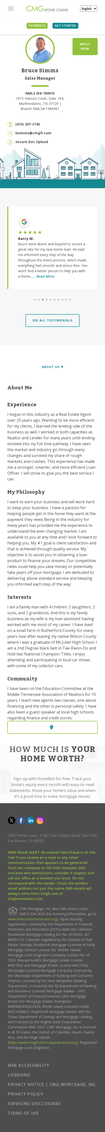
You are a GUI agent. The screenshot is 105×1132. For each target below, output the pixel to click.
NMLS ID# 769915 (40, 93)
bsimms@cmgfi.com (33, 133)
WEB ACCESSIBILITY (29, 1065)
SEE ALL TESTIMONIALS (52, 320)
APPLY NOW (85, 46)
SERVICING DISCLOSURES (34, 1103)
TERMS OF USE (23, 1113)
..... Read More (42, 276)
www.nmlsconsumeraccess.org (32, 919)
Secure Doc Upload (31, 141)
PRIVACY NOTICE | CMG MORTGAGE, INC (52, 1084)
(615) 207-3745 (27, 124)
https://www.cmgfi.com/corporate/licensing (43, 1042)
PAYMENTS (37, 26)
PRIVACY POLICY (25, 1094)
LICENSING (19, 1075)
